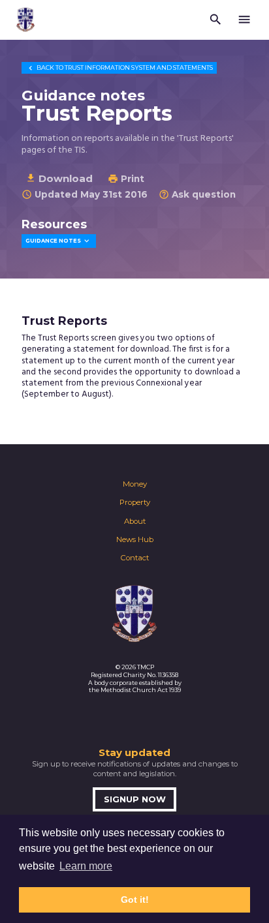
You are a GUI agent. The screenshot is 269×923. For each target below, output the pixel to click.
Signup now (135, 799)
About (135, 521)
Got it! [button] (135, 899)
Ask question (197, 194)
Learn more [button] (85, 865)
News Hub (134, 539)
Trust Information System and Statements (119, 67)
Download (59, 178)
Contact (135, 557)
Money (135, 484)
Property (134, 502)
